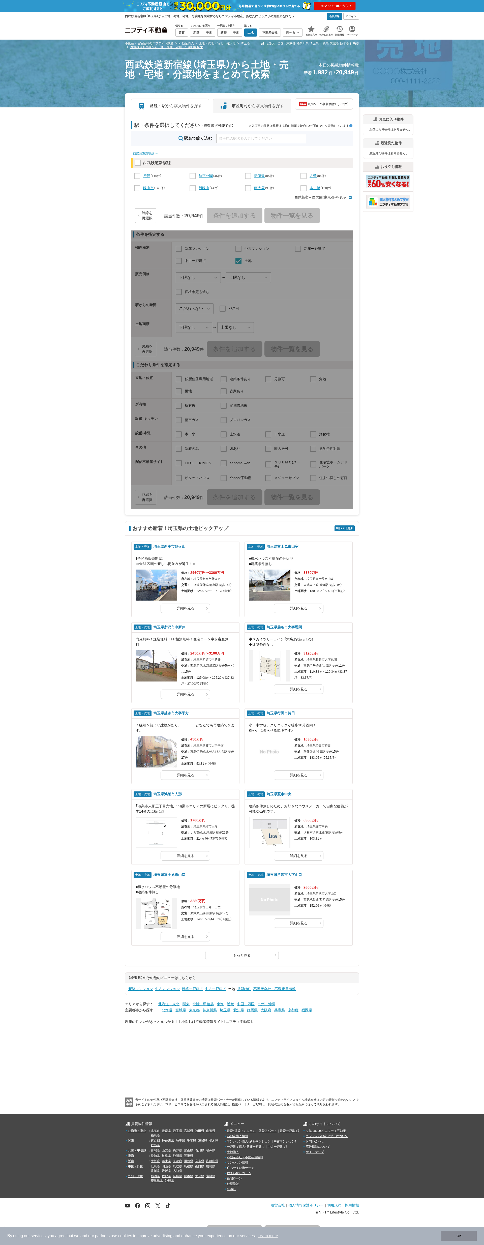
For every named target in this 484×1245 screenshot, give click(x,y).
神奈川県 (302, 43)
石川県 (199, 1150)
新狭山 (204, 188)
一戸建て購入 (236, 1146)
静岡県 (252, 1010)
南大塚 (259, 188)
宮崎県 (210, 1176)
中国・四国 (246, 1004)
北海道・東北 (168, 1004)
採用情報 (352, 1205)
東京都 (290, 43)
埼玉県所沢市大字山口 (284, 875)
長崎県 (177, 1176)
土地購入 (233, 1152)
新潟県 (155, 1150)
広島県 (155, 1166)
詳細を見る (185, 608)
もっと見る (242, 955)
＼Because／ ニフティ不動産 (326, 1131)
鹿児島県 (157, 1180)
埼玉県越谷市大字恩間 (284, 627)
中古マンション (167, 989)
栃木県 (344, 43)
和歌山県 (212, 1161)
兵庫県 (279, 1010)
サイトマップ (315, 1152)
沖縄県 (169, 1180)
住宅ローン (234, 1178)
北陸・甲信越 (203, 1004)
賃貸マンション (245, 1131)
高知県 (177, 1171)
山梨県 (166, 1150)
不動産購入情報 (237, 1136)
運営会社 (278, 1205)
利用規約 (334, 1205)
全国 (281, 43)
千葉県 (324, 43)
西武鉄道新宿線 (143, 153)
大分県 (199, 1176)
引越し (231, 1189)
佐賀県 (166, 1176)
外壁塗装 (233, 1183)
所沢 (146, 176)
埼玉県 (314, 43)
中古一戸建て (215, 989)
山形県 (210, 1131)
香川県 (155, 1171)
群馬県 (354, 43)
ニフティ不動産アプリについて (327, 1136)
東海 (220, 1004)
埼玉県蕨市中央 (279, 794)
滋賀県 (188, 1161)
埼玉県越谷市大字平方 (171, 713)
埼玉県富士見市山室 (282, 546)
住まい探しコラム (239, 1173)
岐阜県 (166, 1156)
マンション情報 (237, 1162)
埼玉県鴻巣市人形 (168, 794)
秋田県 (199, 1131)
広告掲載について (318, 1146)
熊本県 (188, 1176)
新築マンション (140, 989)
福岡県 (306, 1010)
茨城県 (334, 43)
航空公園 (206, 176)
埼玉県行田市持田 (281, 713)
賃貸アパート (268, 1131)
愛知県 (238, 1010)
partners (102, 1236)
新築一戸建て (192, 989)
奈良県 (199, 1161)
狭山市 (148, 188)
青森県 (166, 1131)
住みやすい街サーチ (240, 1168)
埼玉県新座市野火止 (169, 546)
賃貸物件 (244, 989)
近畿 (230, 1004)
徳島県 (210, 1166)
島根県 (188, 1166)
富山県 (188, 1150)
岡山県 (166, 1166)
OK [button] (459, 1236)
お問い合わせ (315, 1141)
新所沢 (259, 176)
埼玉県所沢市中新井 (169, 627)
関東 (186, 1004)
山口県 (199, 1166)
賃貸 (230, 1131)
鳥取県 (177, 1166)
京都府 (293, 1010)
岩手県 (177, 1131)
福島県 (155, 1135)
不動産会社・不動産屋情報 (274, 989)
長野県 (177, 1150)
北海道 (167, 1010)
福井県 (210, 1150)
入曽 (313, 176)
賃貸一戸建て (289, 1131)
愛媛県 (166, 1171)
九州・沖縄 (266, 1004)
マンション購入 (237, 1141)
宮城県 (180, 1010)
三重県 (188, 1156)
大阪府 (266, 1010)
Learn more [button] (268, 1236)
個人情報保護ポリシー (306, 1205)
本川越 (315, 188)
